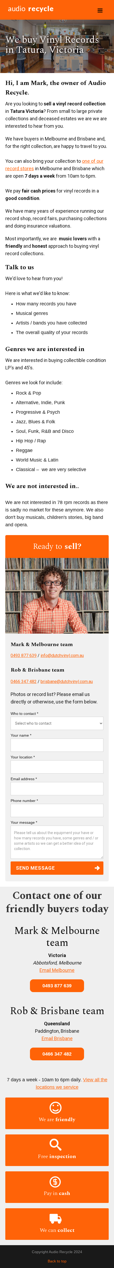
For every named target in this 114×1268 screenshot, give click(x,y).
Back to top (57, 1261)
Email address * (24, 779)
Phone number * (24, 801)
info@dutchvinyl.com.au (62, 655)
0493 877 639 (24, 655)
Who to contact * (24, 713)
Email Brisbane (57, 1038)
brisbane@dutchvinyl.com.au (67, 681)
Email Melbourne (57, 970)
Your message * (24, 822)
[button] (100, 10)
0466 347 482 (24, 681)
